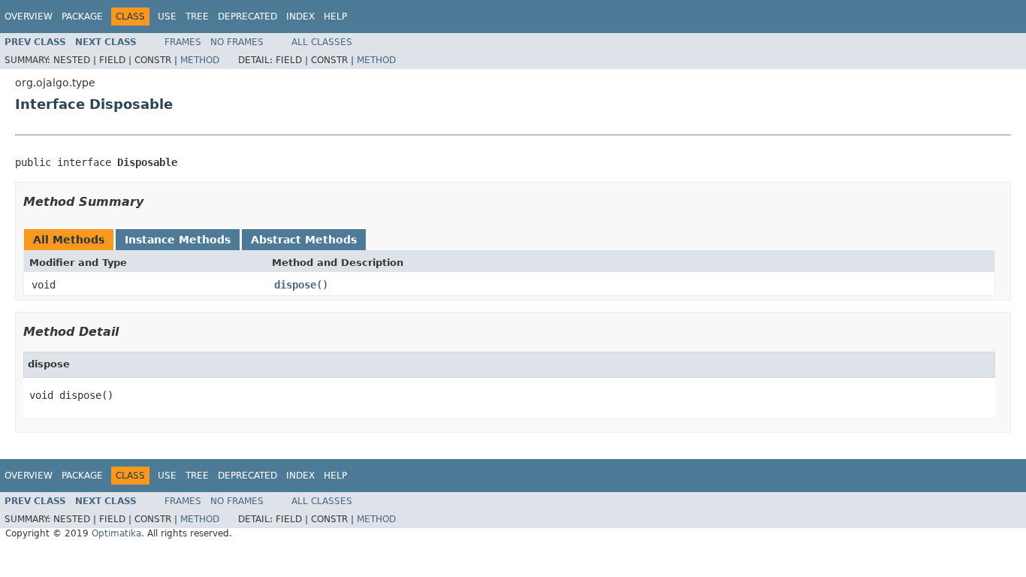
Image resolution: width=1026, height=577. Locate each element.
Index (300, 16)
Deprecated (247, 16)
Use (167, 16)
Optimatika (116, 533)
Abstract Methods (304, 240)
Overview (29, 16)
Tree (197, 16)
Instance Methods (178, 240)
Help (335, 16)
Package (82, 16)
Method (199, 60)
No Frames (237, 42)
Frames (182, 42)
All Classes (321, 42)
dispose (295, 285)
